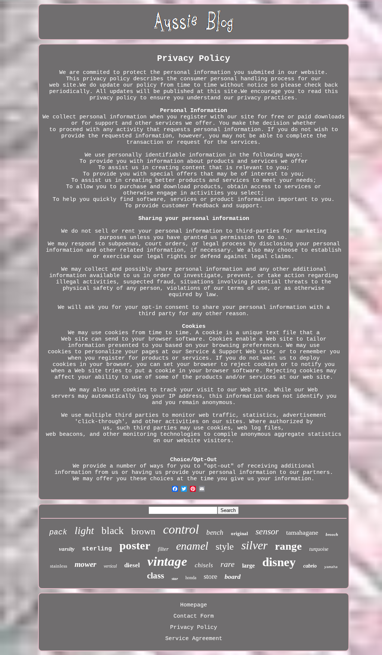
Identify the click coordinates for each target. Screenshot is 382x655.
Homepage (193, 605)
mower (85, 564)
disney (279, 562)
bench (214, 532)
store (210, 576)
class (155, 575)
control (181, 529)
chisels (204, 565)
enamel (192, 546)
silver (254, 545)
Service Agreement (193, 639)
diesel (132, 565)
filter (163, 549)
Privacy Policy (193, 627)
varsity (67, 549)
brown (143, 531)
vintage (167, 561)
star (175, 578)
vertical (110, 566)
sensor (267, 531)
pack (58, 532)
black (112, 530)
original (239, 533)
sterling (97, 549)
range (288, 546)
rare (227, 564)
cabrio (310, 566)
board (233, 576)
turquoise (318, 549)
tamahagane (302, 532)
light (84, 530)
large (248, 565)
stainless (58, 566)
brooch (332, 534)
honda (190, 577)
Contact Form (193, 616)
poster (134, 545)
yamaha (331, 567)
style (225, 546)
